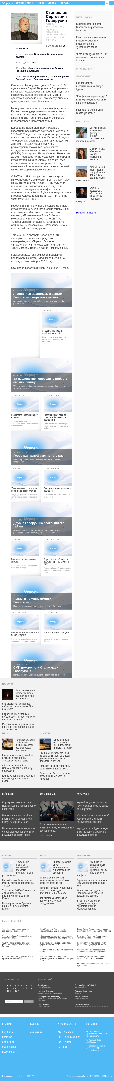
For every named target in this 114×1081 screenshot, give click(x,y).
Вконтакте (69, 1032)
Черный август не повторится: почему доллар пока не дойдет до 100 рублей (91, 944)
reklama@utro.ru (92, 1050)
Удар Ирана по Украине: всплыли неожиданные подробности (15, 930)
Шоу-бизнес (20, 3)
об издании (36, 1032)
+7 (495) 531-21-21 (93, 1040)
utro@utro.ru (91, 1042)
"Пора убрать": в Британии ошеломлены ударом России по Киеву (55, 944)
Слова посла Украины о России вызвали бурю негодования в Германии (92, 937)
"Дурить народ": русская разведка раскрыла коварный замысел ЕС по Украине (16, 944)
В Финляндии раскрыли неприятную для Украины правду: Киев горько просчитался (56, 937)
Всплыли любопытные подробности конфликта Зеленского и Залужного (91, 951)
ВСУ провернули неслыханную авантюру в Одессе (56, 951)
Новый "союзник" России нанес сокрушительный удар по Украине (53, 930)
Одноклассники (72, 1037)
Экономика (40, 3)
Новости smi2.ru (86, 212)
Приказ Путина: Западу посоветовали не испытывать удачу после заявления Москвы (94, 930)
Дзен (65, 1047)
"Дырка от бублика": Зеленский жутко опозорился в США (17, 937)
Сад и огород (52, 3)
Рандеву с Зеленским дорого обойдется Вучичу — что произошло (17, 957)
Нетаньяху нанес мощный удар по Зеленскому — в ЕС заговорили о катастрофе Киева (57, 958)
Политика (30, 3)
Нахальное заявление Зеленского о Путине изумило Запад (93, 964)
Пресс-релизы (64, 3)
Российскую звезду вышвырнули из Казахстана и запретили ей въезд (91, 957)
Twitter (67, 1042)
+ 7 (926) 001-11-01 (94, 1048)
